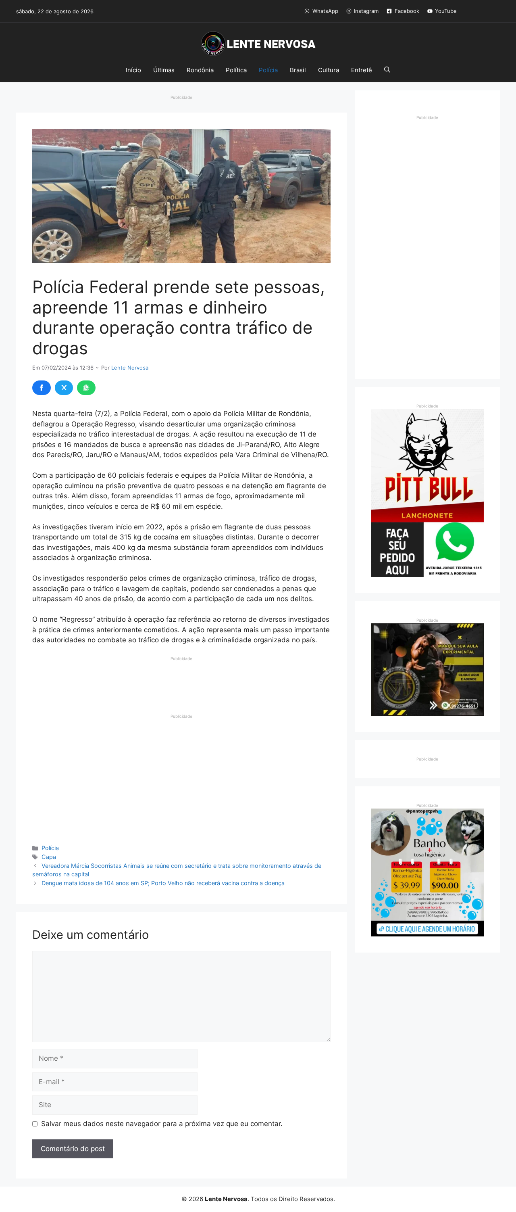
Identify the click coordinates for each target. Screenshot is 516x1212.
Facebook (407, 11)
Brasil (298, 70)
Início (133, 70)
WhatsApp (325, 11)
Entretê (361, 70)
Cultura (328, 70)
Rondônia (200, 70)
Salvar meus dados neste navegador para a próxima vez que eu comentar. (162, 1124)
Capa (49, 856)
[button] (387, 70)
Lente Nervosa (129, 367)
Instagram (366, 11)
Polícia (268, 70)
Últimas (164, 70)
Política (236, 70)
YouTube (446, 11)
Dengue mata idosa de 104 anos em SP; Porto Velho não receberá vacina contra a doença (163, 883)
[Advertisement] (181, 682)
